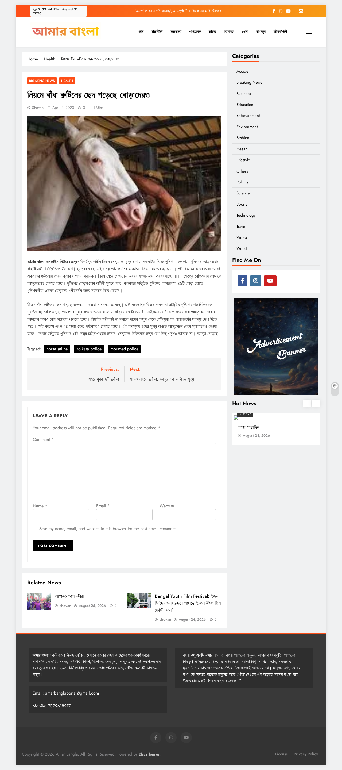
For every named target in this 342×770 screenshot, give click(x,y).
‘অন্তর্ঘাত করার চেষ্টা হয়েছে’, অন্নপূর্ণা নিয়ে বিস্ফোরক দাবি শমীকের (178, 11)
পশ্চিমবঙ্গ (195, 32)
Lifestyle (243, 160)
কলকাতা (175, 32)
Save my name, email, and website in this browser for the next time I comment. (108, 529)
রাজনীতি (156, 32)
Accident (244, 71)
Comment (43, 439)
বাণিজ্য (261, 32)
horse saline (57, 349)
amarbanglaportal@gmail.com (72, 693)
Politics (242, 182)
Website (167, 506)
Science (243, 193)
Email (103, 506)
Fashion (242, 138)
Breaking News (42, 80)
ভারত (212, 32)
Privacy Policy (306, 754)
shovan (38, 107)
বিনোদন (229, 32)
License (281, 754)
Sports (241, 204)
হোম (140, 32)
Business (243, 94)
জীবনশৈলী (280, 32)
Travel (241, 226)
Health (67, 80)
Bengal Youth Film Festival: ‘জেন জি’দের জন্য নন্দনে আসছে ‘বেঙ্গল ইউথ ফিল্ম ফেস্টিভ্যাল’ (188, 603)
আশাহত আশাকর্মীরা (69, 596)
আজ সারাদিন (248, 427)
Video (241, 237)
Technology (246, 215)
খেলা (245, 32)
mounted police (124, 349)
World (241, 248)
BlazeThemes (149, 754)
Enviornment (247, 127)
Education (244, 105)
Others (242, 171)
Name (40, 506)
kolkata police (89, 349)
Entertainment (248, 115)
